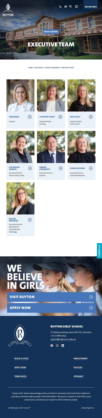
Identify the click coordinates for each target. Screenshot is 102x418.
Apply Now (20, 307)
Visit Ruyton (22, 296)
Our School (51, 31)
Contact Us (99, 251)
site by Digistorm (87, 408)
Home (30, 67)
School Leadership (52, 67)
